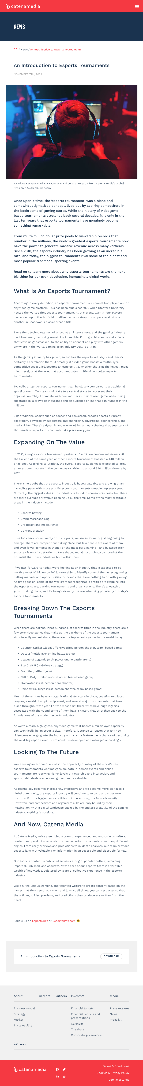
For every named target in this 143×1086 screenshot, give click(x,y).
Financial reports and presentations (85, 1016)
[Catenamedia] (16, 49)
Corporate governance (86, 1035)
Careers (44, 996)
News (113, 1014)
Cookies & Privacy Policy (113, 1073)
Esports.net (40, 921)
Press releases (119, 1008)
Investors (77, 996)
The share (77, 1029)
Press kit (116, 1019)
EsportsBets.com (64, 921)
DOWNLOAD (111, 956)
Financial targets (82, 1008)
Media (114, 996)
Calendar (77, 1023)
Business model (24, 1008)
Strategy (19, 1014)
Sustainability (23, 1025)
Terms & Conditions (116, 1066)
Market (18, 1019)
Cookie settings (118, 1079)
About (18, 996)
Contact (19, 1043)
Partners (60, 996)
